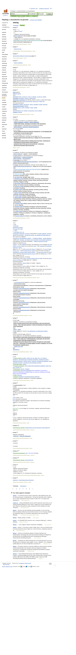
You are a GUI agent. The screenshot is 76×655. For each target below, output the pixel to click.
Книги (27, 16)
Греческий (4, 45)
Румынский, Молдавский (4, 95)
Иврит (3, 52)
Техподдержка (21, 563)
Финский (3, 122)
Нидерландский (5, 83)
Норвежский (4, 85)
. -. (22, 51)
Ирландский (4, 56)
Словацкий (4, 102)
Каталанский (4, 65)
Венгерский (4, 41)
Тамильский (4, 111)
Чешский (3, 133)
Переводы (21, 16)
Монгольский (4, 78)
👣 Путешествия (6, 564)
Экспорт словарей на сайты (7, 566)
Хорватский (4, 128)
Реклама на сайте (27, 563)
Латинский (4, 69)
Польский (4, 89)
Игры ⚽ (35, 16)
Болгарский (4, 38)
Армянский (4, 36)
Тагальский (4, 108)
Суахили (3, 106)
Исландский (4, 58)
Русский (3, 97)
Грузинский (4, 47)
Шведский (4, 135)
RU (50, 8)
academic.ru (5, 15)
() (19, 93)
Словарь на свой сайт (44, 8)
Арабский (4, 34)
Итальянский (4, 63)
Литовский (4, 74)
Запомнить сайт (34, 8)
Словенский (4, 104)
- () (26, 126)
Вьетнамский (4, 43)
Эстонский (4, 137)
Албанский (4, 32)
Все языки (4, 29)
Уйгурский (4, 115)
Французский (4, 124)
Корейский (4, 67)
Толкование (16, 25)
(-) (41, 427)
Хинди (3, 126)
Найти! (49, 13)
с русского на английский (35, 19)
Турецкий (3, 113)
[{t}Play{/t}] (17, 27)
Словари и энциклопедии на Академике (22, 11)
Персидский (4, 87)
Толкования (13, 16)
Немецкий (4, 80)
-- (24, 277)
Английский (4, 24)
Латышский (4, 72)
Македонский (4, 76)
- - (26, 122)
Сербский (4, 100)
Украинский (4, 117)
